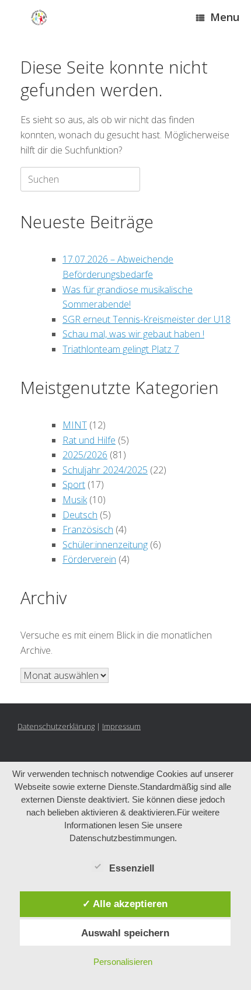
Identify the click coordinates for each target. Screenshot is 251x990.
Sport (73, 484)
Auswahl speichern (125, 933)
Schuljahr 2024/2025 (105, 469)
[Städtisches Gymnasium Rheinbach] (39, 17)
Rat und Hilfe (89, 440)
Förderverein (89, 559)
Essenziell (131, 868)
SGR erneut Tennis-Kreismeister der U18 (146, 319)
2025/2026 (84, 454)
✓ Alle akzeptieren (125, 903)
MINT (74, 425)
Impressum (121, 726)
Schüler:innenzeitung (105, 544)
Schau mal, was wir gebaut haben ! (133, 333)
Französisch (87, 529)
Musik (74, 499)
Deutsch (79, 514)
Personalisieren (122, 962)
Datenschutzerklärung (56, 726)
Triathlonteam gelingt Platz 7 (120, 349)
